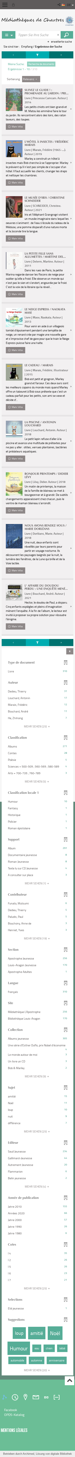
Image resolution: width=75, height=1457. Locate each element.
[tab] (5, 1397)
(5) (36, 781)
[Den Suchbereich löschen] (58, 35)
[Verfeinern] (37, 54)
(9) (36, 1076)
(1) (36, 883)
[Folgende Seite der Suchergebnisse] (61, 54)
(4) (36, 1186)
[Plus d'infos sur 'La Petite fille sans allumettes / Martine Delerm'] (14, 260)
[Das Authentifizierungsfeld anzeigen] (14, 4)
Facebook (10, 1410)
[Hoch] (69, 1380)
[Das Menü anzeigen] (5, 5)
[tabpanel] (37, 713)
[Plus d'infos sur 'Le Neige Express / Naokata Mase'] (14, 317)
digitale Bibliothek (61, 1453)
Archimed (28, 1453)
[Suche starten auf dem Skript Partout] (67, 35)
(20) (36, 1370)
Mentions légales (14, 1430)
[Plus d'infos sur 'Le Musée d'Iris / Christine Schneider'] (14, 207)
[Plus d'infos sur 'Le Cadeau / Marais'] (14, 372)
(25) (36, 726)
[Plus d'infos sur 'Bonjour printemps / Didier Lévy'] (14, 483)
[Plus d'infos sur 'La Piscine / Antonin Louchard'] (14, 429)
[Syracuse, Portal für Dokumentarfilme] (37, 21)
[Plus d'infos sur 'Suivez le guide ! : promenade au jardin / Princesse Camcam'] (14, 99)
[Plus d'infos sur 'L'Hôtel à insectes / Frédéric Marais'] (14, 148)
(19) (36, 938)
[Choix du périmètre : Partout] (9, 35)
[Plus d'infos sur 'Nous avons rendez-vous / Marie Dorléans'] (14, 536)
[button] (59, 4)
